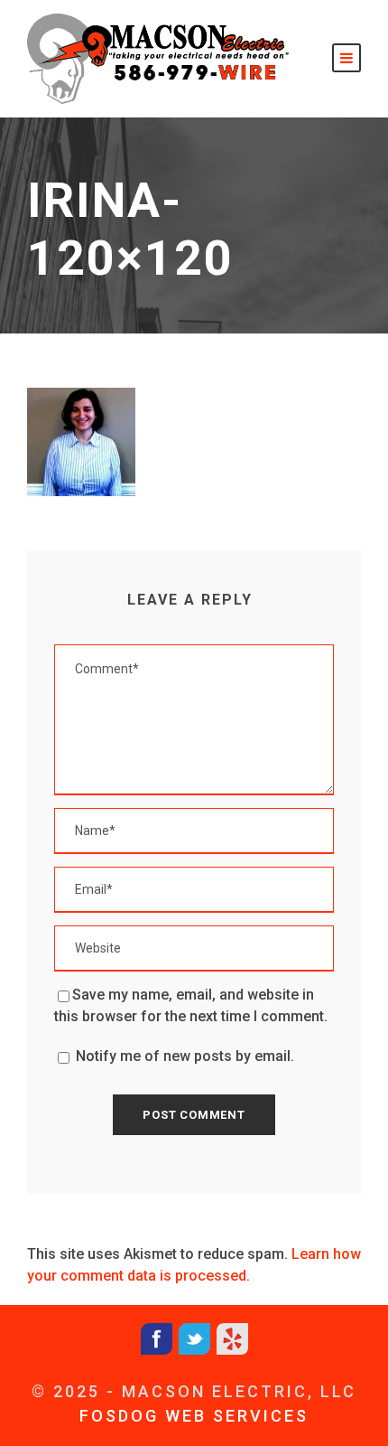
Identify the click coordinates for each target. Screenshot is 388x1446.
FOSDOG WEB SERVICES (194, 1415)
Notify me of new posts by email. (185, 1056)
